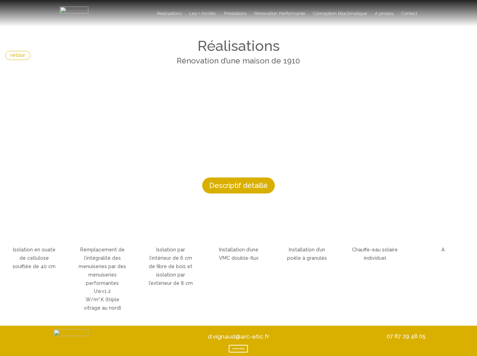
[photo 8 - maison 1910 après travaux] (238, 71)
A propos (384, 13)
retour (17, 55)
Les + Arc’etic (202, 13)
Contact (409, 13)
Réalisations (169, 13)
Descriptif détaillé (238, 185)
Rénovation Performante (279, 13)
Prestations (235, 13)
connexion (238, 348)
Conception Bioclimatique (340, 13)
